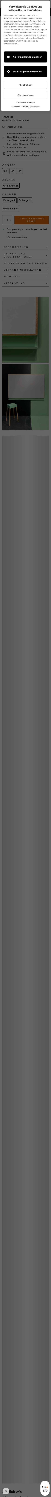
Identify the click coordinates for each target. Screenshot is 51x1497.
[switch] (45, 1490)
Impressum (35, 106)
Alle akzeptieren (26, 95)
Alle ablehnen (25, 84)
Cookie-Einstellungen (25, 102)
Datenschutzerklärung (20, 106)
